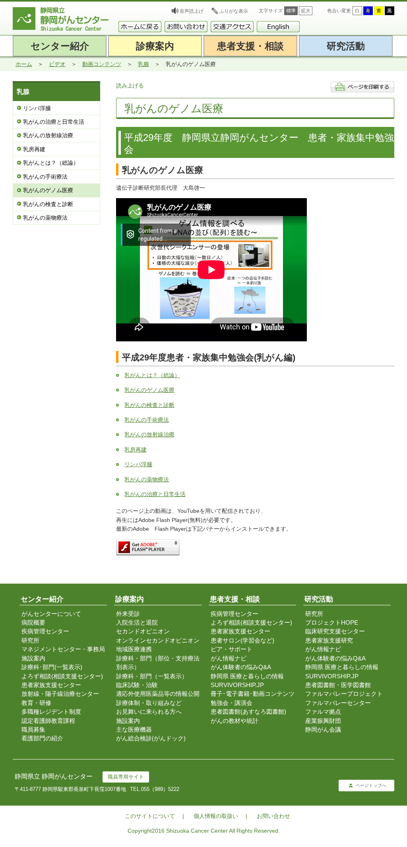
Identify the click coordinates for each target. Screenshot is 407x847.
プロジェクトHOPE (331, 622)
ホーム (24, 64)
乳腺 (143, 64)
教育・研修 (36, 702)
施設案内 (33, 658)
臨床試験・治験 (137, 684)
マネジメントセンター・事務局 (63, 649)
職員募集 (33, 729)
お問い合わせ (273, 816)
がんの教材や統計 (234, 720)
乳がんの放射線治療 (48, 135)
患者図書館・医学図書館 (338, 684)
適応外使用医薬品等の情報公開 (158, 693)
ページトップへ (371, 785)
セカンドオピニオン (143, 631)
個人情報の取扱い (216, 816)
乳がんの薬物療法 (45, 217)
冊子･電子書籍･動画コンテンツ (253, 693)
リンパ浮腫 (37, 108)
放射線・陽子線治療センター (60, 693)
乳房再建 (34, 149)
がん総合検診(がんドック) (151, 738)
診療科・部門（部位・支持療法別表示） (158, 662)
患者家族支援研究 (329, 640)
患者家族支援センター (51, 684)
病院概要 (33, 622)
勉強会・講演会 (231, 702)
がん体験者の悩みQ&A (241, 667)
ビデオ (57, 64)
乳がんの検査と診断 (48, 204)
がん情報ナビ (228, 658)
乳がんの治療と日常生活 (53, 122)
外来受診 (128, 613)
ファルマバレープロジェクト (344, 693)
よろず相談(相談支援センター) (62, 676)
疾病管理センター (45, 631)
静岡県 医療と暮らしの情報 (247, 676)
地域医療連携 (134, 649)
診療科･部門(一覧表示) (51, 667)
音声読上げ (192, 11)
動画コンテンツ (101, 64)
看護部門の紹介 (42, 738)
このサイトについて (150, 816)
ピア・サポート (231, 649)
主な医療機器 (134, 729)
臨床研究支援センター (335, 631)
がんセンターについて (51, 613)
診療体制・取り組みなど (149, 702)
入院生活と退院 (137, 622)
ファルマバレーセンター (338, 702)
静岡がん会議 (323, 729)
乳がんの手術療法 (45, 176)
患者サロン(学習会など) (242, 640)
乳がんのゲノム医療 (48, 190)
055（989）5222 (160, 789)
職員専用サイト (126, 777)
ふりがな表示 (233, 11)
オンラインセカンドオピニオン (158, 640)
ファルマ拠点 (323, 711)
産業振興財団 (323, 720)
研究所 (30, 640)
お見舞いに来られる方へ (149, 711)
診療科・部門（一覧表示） (152, 676)
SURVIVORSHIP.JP (237, 684)
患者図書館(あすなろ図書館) (248, 711)
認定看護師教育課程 (48, 720)
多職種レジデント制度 (51, 711)
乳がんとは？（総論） (51, 163)
